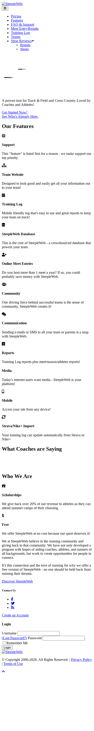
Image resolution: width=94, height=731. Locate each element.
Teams (15, 37)
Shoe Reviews (21, 41)
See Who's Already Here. (20, 116)
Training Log (20, 33)
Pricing (16, 16)
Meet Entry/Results (25, 29)
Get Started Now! (14, 112)
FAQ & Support (22, 24)
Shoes (24, 49)
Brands (25, 45)
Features (17, 20)
